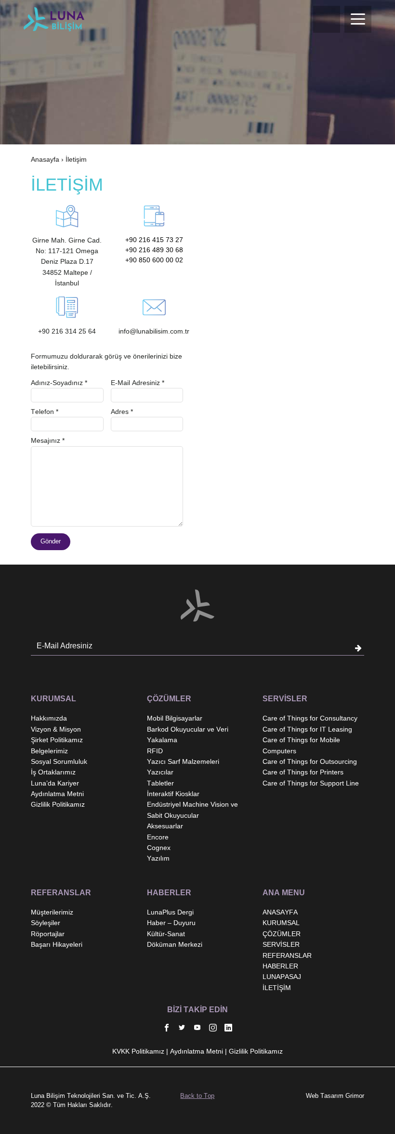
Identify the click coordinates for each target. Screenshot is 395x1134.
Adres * (122, 411)
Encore (158, 837)
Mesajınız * (48, 440)
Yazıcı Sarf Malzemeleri (183, 761)
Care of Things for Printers (303, 772)
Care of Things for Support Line (311, 783)
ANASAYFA (280, 912)
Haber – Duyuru (171, 923)
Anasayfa (45, 159)
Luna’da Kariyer (55, 783)
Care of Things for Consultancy (310, 718)
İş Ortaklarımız (53, 772)
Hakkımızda (49, 718)
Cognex (159, 847)
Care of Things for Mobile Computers (301, 745)
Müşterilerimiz (52, 912)
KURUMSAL (281, 923)
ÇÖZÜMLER (282, 934)
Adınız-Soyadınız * (59, 383)
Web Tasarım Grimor (335, 1095)
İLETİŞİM (277, 988)
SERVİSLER (281, 944)
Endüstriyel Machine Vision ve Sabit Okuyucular (192, 809)
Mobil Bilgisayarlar (174, 718)
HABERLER (280, 966)
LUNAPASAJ (282, 976)
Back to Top (197, 1095)
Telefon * (44, 411)
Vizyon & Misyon (56, 729)
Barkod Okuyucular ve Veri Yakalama (187, 734)
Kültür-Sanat (166, 934)
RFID (155, 751)
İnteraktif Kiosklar (173, 794)
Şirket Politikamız (57, 740)
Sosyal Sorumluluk (59, 761)
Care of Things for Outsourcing (310, 761)
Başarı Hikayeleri (56, 944)
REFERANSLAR (287, 955)
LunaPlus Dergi (170, 912)
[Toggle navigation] (357, 19)
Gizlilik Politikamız (58, 804)
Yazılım (158, 858)
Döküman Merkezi (174, 944)
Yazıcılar (160, 772)
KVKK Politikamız (138, 1051)
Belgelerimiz (49, 751)
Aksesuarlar (165, 826)
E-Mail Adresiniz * (137, 383)
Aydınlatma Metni (57, 794)
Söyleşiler (45, 923)
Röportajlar (48, 934)
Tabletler (160, 783)
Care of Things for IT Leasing (307, 729)
